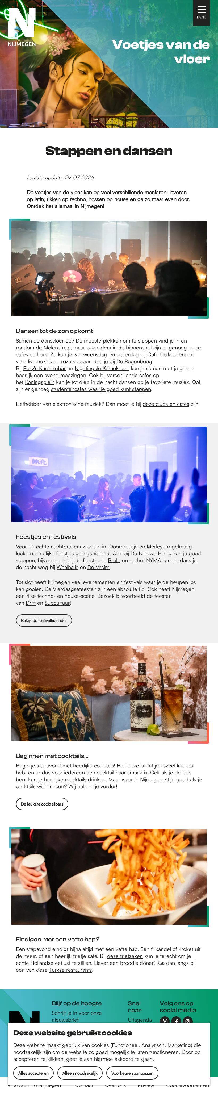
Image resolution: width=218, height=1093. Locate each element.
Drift (31, 602)
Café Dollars (161, 354)
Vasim (103, 567)
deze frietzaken (125, 956)
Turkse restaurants (70, 969)
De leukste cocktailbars (42, 804)
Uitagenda (140, 1019)
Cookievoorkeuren (187, 1085)
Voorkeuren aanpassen (132, 1073)
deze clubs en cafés (166, 404)
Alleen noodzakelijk (80, 1073)
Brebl (114, 560)
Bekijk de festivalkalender (44, 620)
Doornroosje (123, 546)
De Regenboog (134, 361)
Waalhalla (67, 567)
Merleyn (156, 546)
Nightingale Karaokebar (102, 368)
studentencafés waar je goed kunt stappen (101, 389)
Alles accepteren (33, 1073)
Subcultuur (57, 602)
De (91, 567)
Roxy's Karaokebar (44, 368)
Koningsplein (39, 382)
